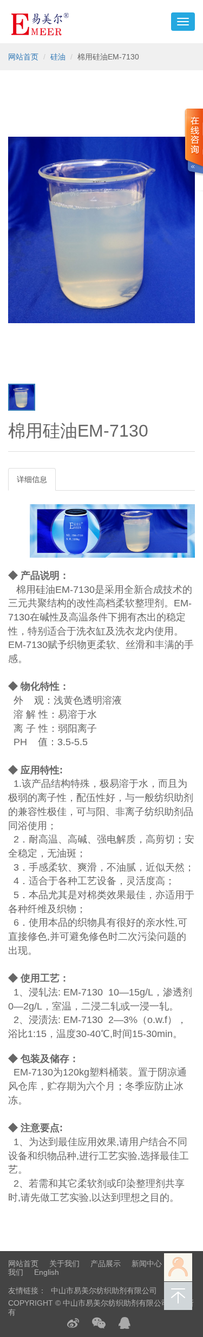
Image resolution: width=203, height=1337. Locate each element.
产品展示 (105, 1263)
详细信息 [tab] (32, 479)
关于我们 (64, 1263)
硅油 (58, 56)
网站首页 (23, 56)
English (46, 1272)
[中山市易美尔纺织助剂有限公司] (40, 21)
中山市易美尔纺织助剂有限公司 (104, 1290)
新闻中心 (147, 1263)
